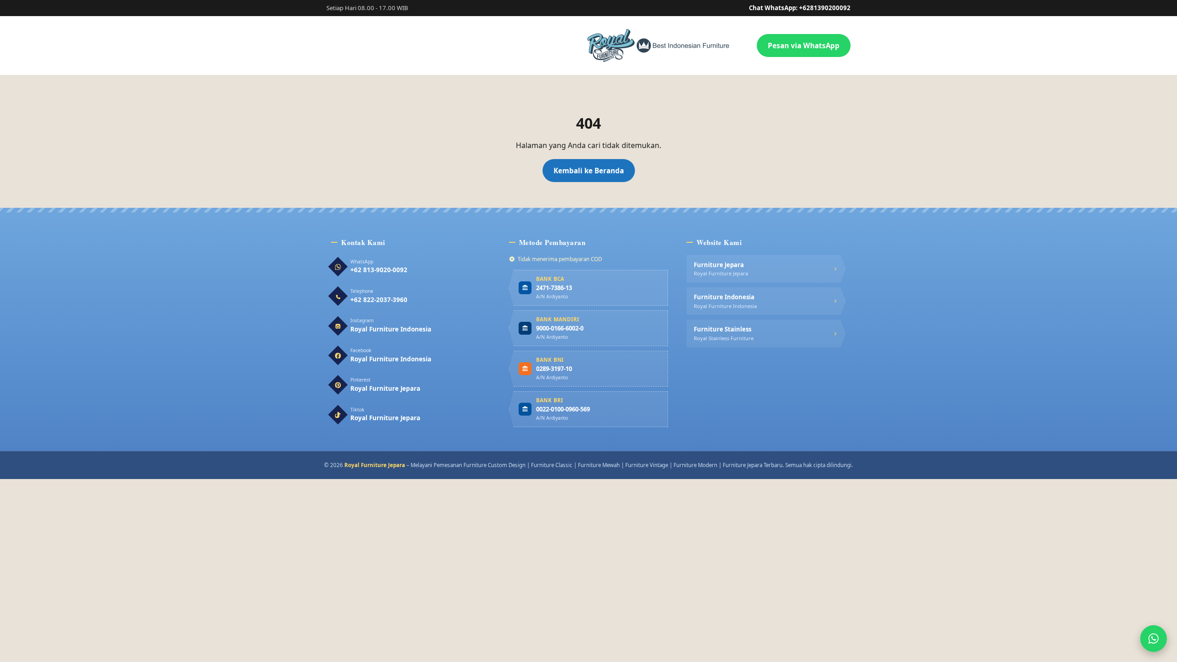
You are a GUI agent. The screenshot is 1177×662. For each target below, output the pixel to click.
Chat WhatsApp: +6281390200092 (800, 8)
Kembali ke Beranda (589, 170)
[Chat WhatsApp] (1153, 638)
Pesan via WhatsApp (804, 45)
